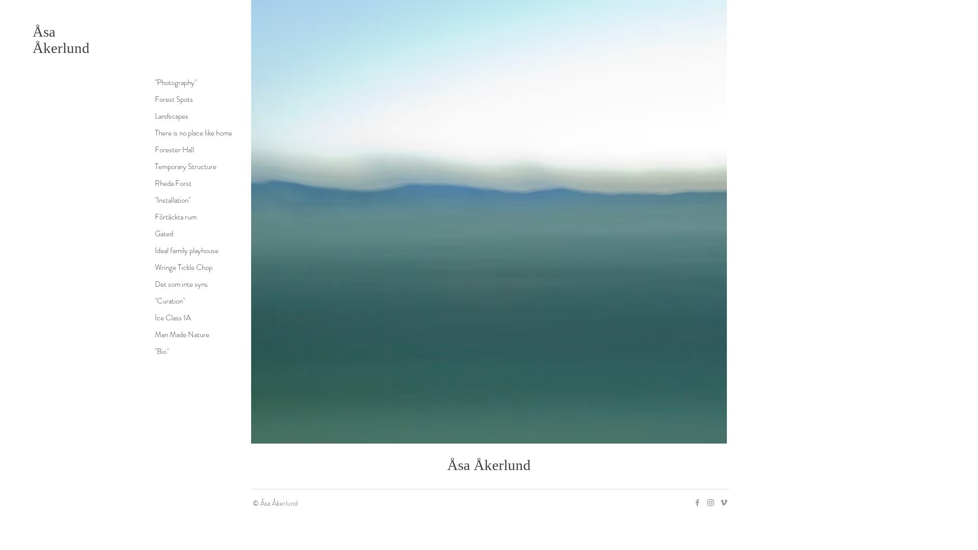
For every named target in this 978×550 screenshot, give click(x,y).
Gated (164, 233)
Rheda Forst (173, 183)
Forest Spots (174, 99)
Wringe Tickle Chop (183, 267)
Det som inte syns (181, 284)
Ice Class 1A (173, 317)
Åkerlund (61, 48)
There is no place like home (193, 133)
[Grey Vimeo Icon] (723, 502)
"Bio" (162, 351)
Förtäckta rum (176, 217)
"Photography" (176, 82)
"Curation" (170, 301)
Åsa (44, 31)
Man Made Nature (182, 334)
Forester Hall (174, 149)
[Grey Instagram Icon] (710, 502)
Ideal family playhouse (187, 250)
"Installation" (173, 200)
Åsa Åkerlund (489, 465)
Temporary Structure (185, 166)
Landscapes (171, 116)
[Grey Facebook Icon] (697, 502)
